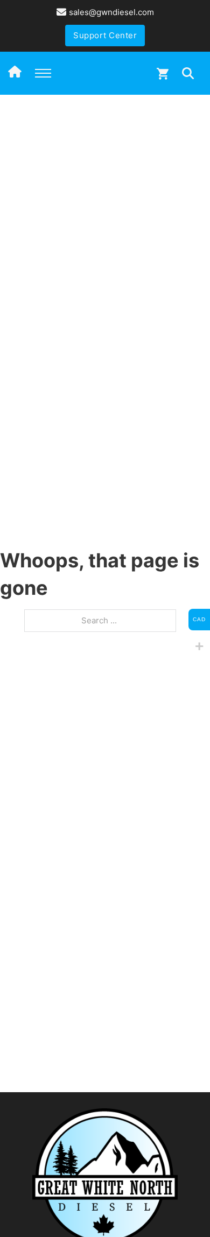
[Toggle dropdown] (188, 73)
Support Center (105, 35)
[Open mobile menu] (43, 73)
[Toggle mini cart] (163, 73)
